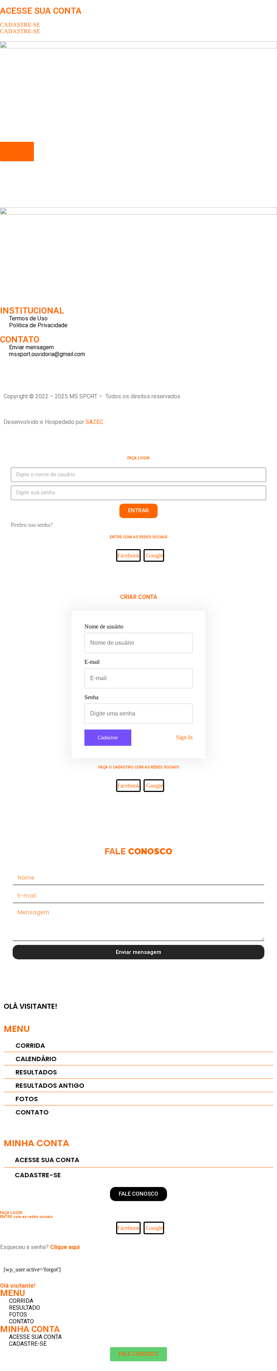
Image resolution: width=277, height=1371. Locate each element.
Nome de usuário (103, 626)
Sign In (184, 737)
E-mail (92, 662)
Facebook (128, 555)
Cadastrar (108, 737)
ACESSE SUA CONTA (41, 11)
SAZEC (95, 422)
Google (154, 555)
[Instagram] (9, 367)
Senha (91, 697)
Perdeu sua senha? (32, 525)
